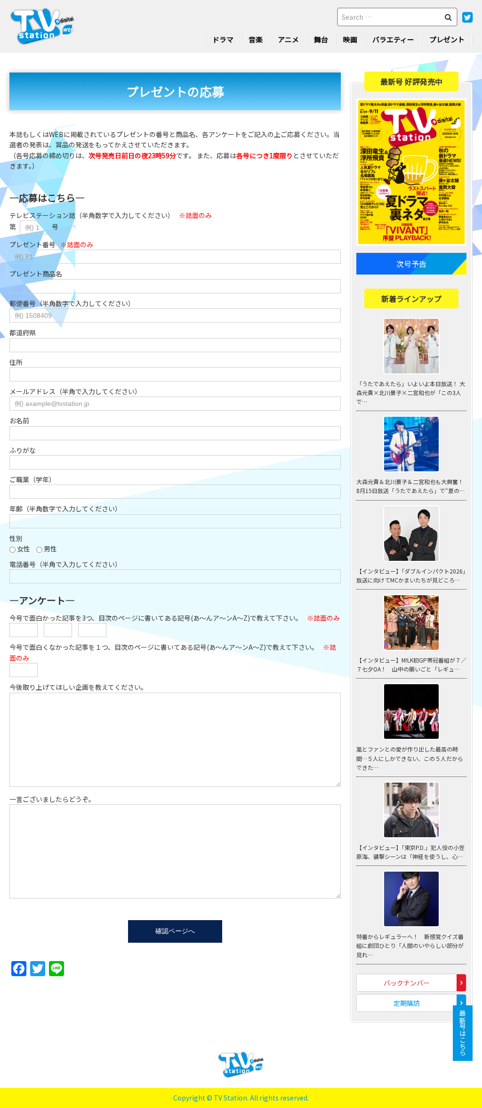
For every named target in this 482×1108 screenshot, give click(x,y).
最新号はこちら (462, 1033)
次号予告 (411, 263)
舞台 (321, 39)
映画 (350, 39)
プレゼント (447, 39)
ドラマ (222, 39)
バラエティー (393, 39)
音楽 (256, 39)
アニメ (288, 39)
